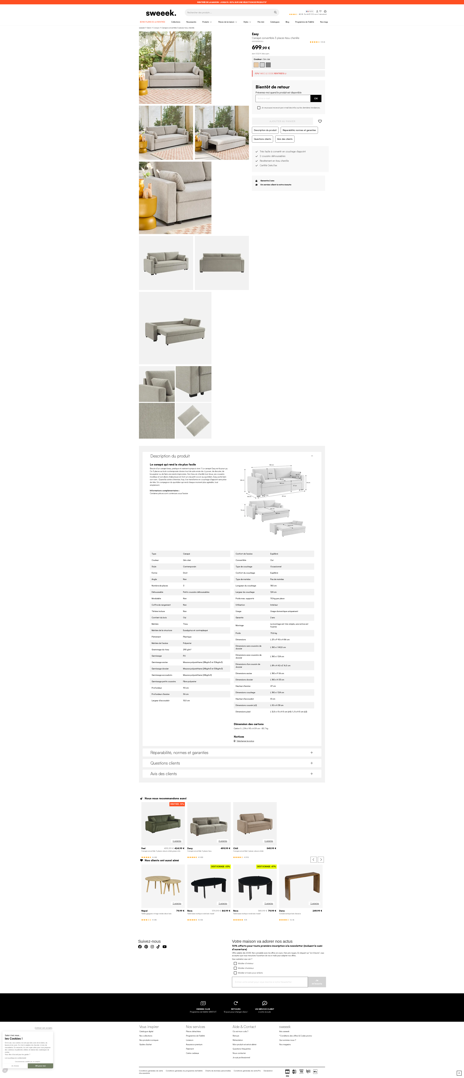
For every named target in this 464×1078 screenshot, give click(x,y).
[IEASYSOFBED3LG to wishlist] (319, 121)
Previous (314, 860)
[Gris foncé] (268, 64)
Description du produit (265, 130)
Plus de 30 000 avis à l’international (315, 14)
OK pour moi (40, 1066)
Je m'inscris (317, 982)
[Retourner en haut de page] (459, 1073)
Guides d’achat (145, 1044)
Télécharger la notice (245, 741)
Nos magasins (325, 22)
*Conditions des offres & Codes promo (295, 1036)
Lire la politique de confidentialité (15, 1058)
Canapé (156, 28)
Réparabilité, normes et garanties (299, 130)
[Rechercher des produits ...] (275, 12)
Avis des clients (285, 139)
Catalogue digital (146, 1031)
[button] (5, 1070)
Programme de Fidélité (304, 22)
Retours (236, 1036)
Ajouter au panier (282, 121)
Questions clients (262, 139)
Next (321, 860)
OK (316, 98)
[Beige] (256, 64)
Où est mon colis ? (240, 1031)
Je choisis (15, 1066)
